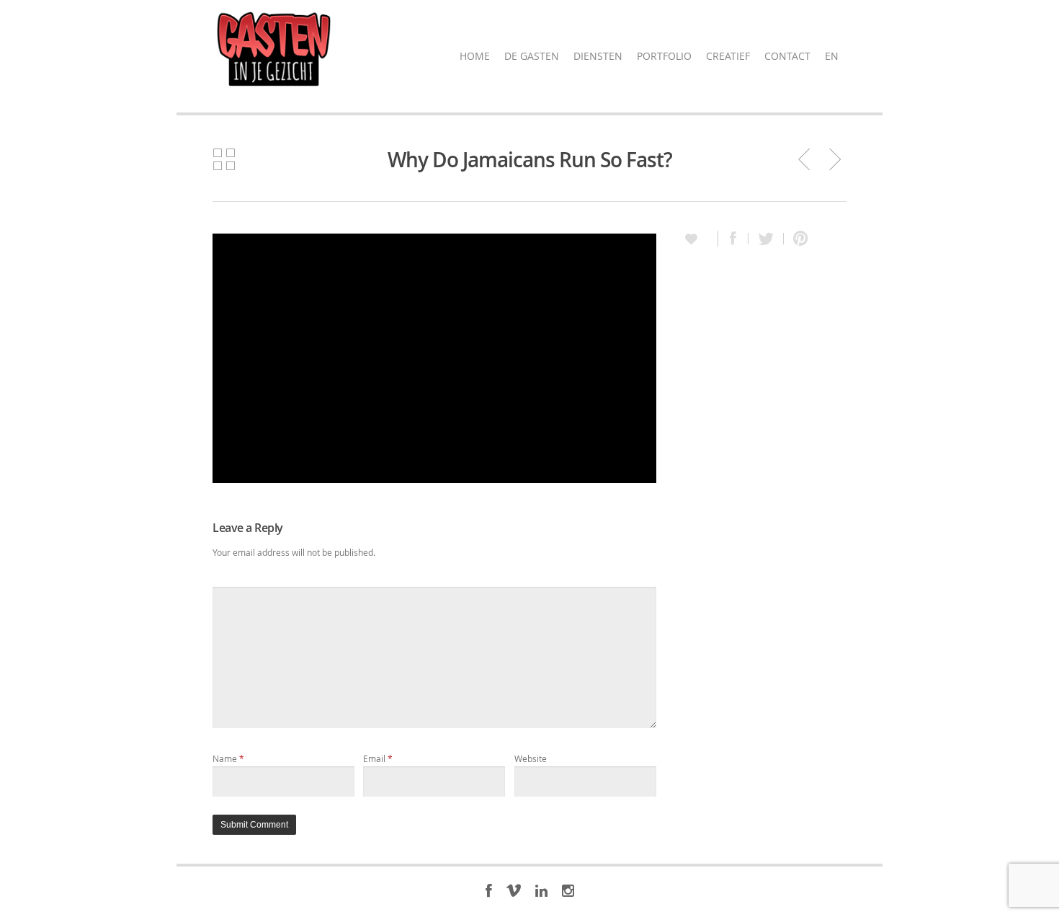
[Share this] (733, 238)
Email (378, 758)
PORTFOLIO (664, 56)
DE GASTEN (531, 56)
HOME (475, 56)
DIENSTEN (597, 56)
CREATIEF (728, 56)
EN (832, 56)
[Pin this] (797, 238)
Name (228, 758)
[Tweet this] (766, 238)
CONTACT (787, 56)
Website (530, 758)
